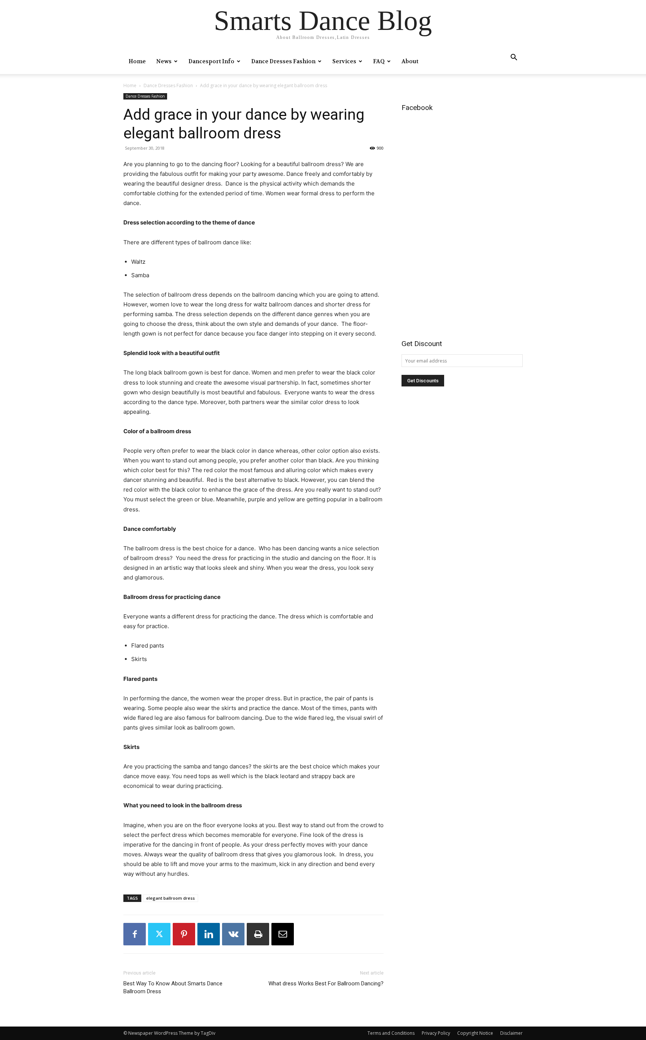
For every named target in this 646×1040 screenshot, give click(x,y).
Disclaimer (511, 1033)
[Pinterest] (184, 934)
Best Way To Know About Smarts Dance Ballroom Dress (172, 987)
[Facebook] (134, 934)
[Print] (258, 934)
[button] (514, 58)
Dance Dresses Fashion (283, 61)
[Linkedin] (208, 934)
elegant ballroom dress (170, 898)
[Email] (282, 934)
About (410, 61)
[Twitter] (159, 934)
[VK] (233, 934)
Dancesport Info (211, 61)
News (164, 61)
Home (137, 61)
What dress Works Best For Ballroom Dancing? (326, 983)
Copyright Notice (475, 1033)
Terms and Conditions (391, 1033)
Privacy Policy (436, 1033)
